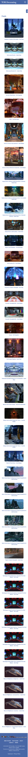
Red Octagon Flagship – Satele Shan (14, 359)
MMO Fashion (7, 740)
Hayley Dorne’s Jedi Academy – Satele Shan (14, 231)
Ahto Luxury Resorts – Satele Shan (14, 55)
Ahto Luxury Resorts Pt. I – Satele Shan (14, 71)
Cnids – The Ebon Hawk (14, 119)
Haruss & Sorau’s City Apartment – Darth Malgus (14, 143)
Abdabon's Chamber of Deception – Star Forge (14, 39)
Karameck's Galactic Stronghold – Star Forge (14, 287)
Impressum (10, 753)
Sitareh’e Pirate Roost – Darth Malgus (14, 463)
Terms (16, 742)
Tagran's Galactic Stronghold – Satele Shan (14, 560)
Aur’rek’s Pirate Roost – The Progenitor (14, 95)
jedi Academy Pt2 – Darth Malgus (14, 263)
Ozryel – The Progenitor (14, 335)
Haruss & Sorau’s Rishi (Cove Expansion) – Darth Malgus (14, 167)
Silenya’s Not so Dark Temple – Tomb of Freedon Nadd (14, 404)
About (21, 740)
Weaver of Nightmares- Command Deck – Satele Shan (14, 694)
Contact (11, 742)
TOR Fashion (15, 740)
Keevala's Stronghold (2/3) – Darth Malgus (13, 303)
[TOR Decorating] (14, 737)
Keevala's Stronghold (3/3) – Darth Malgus (13, 319)
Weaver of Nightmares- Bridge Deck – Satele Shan (14, 678)
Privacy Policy (17, 753)
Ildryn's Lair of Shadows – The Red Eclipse (14, 247)
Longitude (17, 747)
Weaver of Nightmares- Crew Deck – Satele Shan (14, 710)
